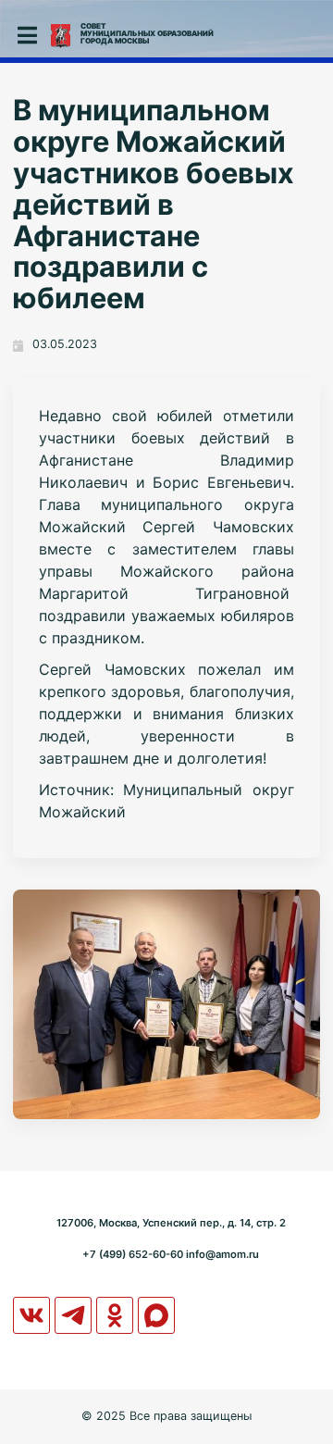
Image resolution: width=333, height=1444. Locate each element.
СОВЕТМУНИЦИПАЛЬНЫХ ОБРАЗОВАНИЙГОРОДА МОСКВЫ (147, 33)
